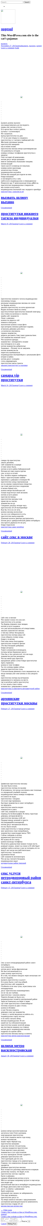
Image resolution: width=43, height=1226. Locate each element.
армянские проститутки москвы (19, 700)
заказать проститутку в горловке (14, 365)
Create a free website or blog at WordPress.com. (19, 1212)
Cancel (3, 1224)
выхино (32, 46)
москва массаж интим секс (12, 1206)
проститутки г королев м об (12, 192)
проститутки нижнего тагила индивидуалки (19, 215)
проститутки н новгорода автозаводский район (20, 689)
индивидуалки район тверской (13, 863)
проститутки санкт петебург (12, 527)
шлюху (39, 46)
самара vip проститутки (12, 377)
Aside (17, 48)
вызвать (4, 44)
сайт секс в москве (17, 537)
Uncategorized (6, 208)
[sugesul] (8, 23)
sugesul (7, 29)
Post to (24, 1221)
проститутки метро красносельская (15, 1036)
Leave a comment (7, 48)
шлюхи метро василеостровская (16, 1047)
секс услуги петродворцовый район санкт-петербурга (21, 877)
